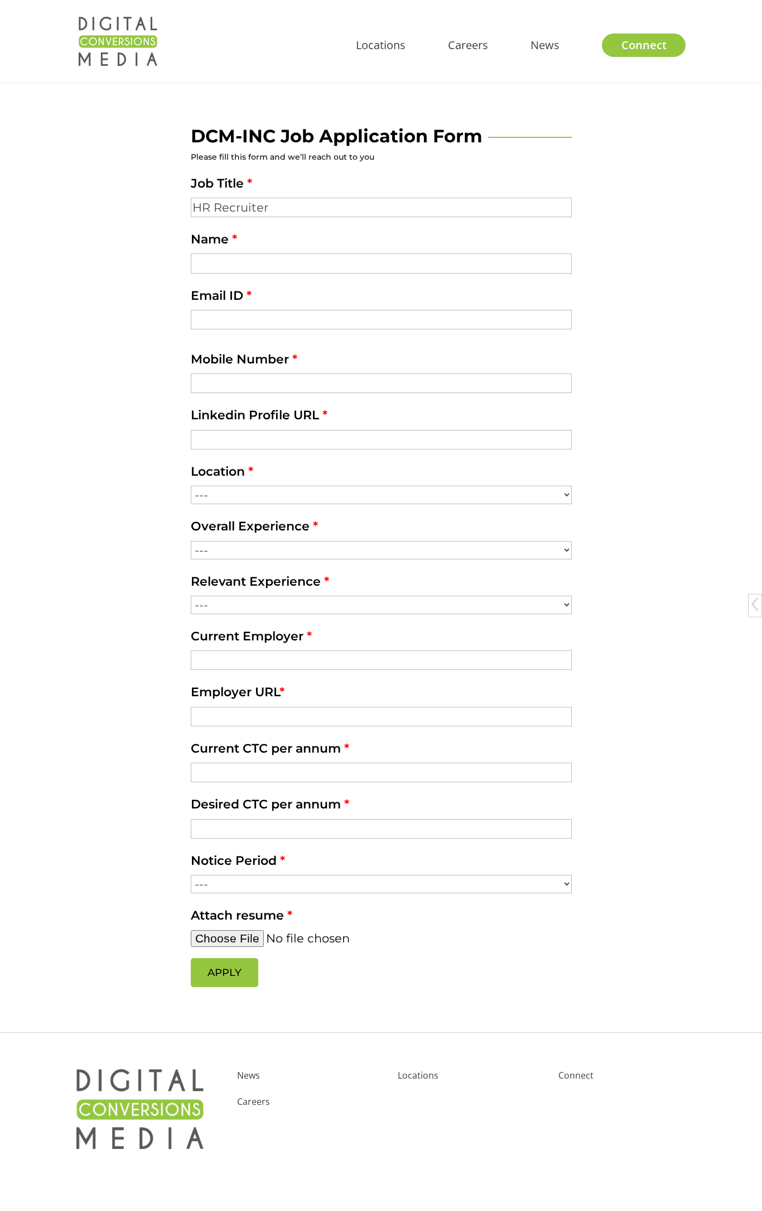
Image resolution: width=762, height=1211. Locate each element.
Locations (381, 46)
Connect (644, 46)
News (545, 46)
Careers (468, 46)
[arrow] (754, 604)
